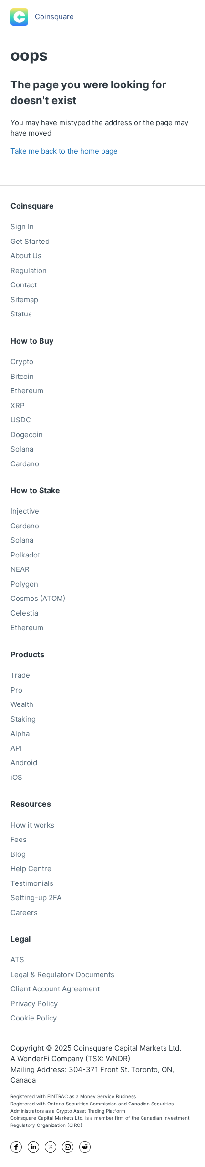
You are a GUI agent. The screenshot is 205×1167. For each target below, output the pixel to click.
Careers (24, 912)
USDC (20, 419)
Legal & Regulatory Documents (62, 974)
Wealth (21, 704)
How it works (32, 825)
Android (23, 762)
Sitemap (24, 299)
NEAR (20, 569)
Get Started (30, 241)
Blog (18, 854)
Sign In (22, 226)
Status (21, 313)
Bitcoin (22, 376)
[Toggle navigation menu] (178, 17)
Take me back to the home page (64, 151)
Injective (24, 510)
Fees (18, 839)
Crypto (21, 361)
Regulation (28, 270)
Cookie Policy (33, 1017)
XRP (17, 405)
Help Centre (30, 868)
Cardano (24, 463)
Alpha (20, 733)
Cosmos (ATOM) (37, 598)
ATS (17, 959)
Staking (23, 719)
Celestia (24, 613)
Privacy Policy (34, 1003)
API (16, 748)
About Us (25, 255)
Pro (16, 689)
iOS (16, 777)
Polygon (24, 584)
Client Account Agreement (55, 988)
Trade (20, 675)
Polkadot (25, 554)
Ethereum (26, 390)
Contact (23, 284)
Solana (21, 448)
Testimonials (31, 883)
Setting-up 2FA (36, 897)
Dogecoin (26, 434)
